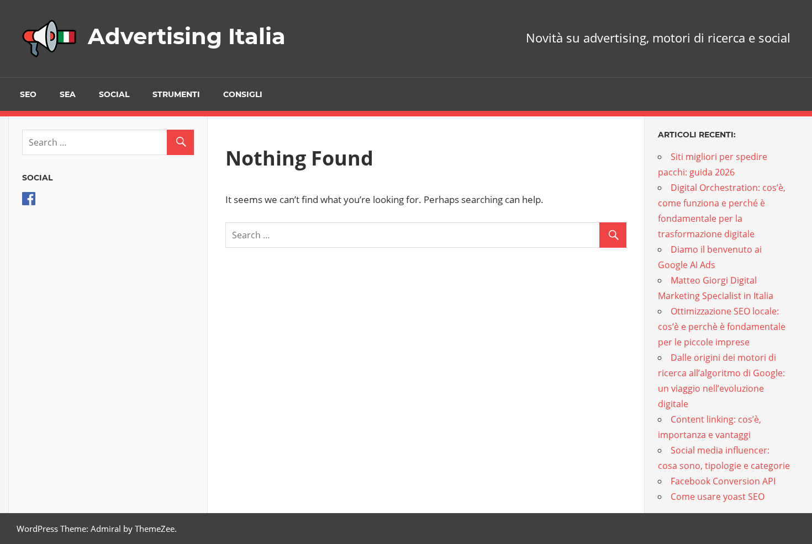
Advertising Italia (187, 36)
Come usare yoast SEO (717, 496)
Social (114, 94)
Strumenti (176, 94)
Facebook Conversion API (723, 481)
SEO (28, 94)
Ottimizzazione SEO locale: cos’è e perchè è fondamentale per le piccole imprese (721, 326)
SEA (68, 94)
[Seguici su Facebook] (28, 202)
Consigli (242, 94)
